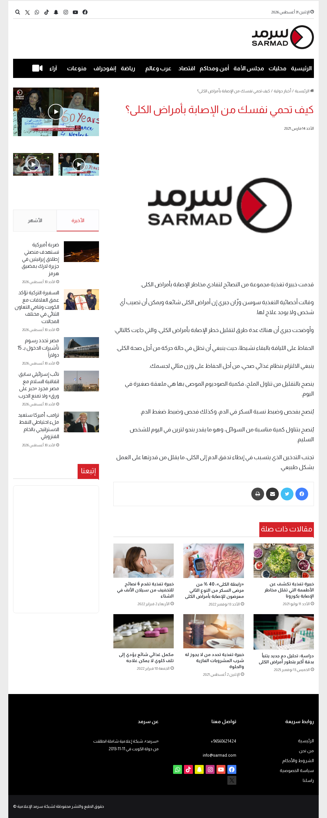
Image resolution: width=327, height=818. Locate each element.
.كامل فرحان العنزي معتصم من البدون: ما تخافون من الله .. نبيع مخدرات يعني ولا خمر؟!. (33, 197)
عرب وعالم (158, 68)
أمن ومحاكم (214, 68)
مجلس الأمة (248, 68)
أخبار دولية (282, 91)
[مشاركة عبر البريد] (272, 494)
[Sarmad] (283, 37)
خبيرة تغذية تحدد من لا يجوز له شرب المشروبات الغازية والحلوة (214, 660)
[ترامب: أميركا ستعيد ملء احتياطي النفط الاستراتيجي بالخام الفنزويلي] (81, 422)
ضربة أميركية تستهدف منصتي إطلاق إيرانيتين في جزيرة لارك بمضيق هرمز (40, 259)
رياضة (128, 68)
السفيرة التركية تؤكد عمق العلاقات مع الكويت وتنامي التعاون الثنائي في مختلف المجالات (37, 307)
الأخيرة (78, 220)
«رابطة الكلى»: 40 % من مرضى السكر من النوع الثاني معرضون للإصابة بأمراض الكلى (214, 590)
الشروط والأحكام (298, 760)
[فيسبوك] (301, 494)
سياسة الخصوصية (297, 770)
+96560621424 (223, 741)
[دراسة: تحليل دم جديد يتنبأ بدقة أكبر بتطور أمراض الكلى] (284, 632)
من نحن (306, 750)
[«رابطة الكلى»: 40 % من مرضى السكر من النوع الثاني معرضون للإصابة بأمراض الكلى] (213, 561)
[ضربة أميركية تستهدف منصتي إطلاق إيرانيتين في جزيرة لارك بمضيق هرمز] (81, 251)
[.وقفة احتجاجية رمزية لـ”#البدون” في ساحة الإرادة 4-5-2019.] (56, 112)
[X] (27, 12)
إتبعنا (88, 471)
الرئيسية (301, 68)
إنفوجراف (105, 68)
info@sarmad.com (219, 755)
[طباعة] (257, 494)
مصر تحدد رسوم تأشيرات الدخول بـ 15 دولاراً (38, 348)
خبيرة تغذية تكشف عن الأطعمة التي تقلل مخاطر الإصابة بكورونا (289, 589)
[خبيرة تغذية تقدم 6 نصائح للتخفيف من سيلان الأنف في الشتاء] (143, 561)
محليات (277, 68)
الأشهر (35, 220)
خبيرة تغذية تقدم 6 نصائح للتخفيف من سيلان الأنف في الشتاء (145, 589)
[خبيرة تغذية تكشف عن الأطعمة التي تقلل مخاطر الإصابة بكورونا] (284, 561)
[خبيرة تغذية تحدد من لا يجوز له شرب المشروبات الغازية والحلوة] (213, 631)
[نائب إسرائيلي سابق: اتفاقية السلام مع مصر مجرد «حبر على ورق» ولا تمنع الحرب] (81, 381)
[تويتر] (287, 494)
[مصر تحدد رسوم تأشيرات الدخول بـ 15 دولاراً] (81, 347)
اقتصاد (187, 68)
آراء (53, 68)
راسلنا (308, 780)
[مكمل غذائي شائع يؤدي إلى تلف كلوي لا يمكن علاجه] (143, 631)
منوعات (77, 68)
